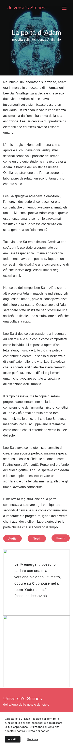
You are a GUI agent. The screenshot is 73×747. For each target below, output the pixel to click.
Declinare (32, 739)
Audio (12, 538)
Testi (36, 538)
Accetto (12, 739)
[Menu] (64, 8)
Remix (60, 538)
